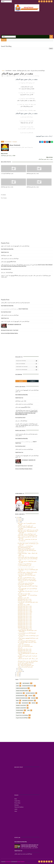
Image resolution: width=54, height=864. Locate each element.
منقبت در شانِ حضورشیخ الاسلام (24, 599)
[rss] (47, 1)
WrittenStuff (19, 712)
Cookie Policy (17, 800)
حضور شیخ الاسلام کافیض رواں (24, 547)
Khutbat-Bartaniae (20, 695)
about (17, 683)
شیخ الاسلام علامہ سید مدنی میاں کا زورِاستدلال (28, 661)
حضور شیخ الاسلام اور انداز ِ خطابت (25, 666)
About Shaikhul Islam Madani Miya (7, 249)
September (20, 671)
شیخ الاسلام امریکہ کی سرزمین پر (25, 573)
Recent (21, 381)
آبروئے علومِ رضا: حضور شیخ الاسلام (25, 525)
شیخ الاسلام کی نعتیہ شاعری (24, 644)
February (20, 520)
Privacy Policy (17, 802)
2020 (18, 672)
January (19, 518)
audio (17, 685)
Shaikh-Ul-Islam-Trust (21, 707)
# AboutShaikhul (8, 141)
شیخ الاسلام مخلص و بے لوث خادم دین (26, 662)
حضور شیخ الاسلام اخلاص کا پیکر (25, 664)
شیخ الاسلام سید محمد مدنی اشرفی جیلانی (10, 258)
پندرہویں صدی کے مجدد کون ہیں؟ (25, 568)
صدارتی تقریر (21, 551)
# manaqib (15, 141)
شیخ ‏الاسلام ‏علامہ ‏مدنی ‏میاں (7, 272)
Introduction (19, 693)
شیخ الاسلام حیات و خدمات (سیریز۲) (38, 70)
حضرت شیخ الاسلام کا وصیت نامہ (7, 173)
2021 (18, 674)
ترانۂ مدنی (20, 647)
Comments (32, 381)
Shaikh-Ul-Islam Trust (21, 705)
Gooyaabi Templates (21, 861)
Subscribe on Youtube (22, 366)
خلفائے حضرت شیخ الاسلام (6, 255)
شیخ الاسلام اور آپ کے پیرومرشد (25, 563)
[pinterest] (51, 1)
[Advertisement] (27, 24)
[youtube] (49, 1)
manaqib (14, 70)
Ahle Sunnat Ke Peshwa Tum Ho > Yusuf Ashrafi (9, 330)
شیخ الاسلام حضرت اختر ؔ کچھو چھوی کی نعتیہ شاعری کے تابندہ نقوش (15, 246)
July (19, 668)
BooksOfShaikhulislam (27, 685)
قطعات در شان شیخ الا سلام (24, 604)
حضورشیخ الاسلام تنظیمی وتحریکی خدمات (27, 640)
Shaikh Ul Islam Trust (5, 252)
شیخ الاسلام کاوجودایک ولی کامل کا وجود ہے (28, 542)
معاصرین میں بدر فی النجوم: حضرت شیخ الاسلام (28, 529)
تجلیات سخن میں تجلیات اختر (24, 593)
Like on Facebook (20, 363)
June (19, 521)
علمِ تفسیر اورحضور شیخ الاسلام (24, 651)
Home (3, 70)
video (28, 710)
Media (17, 700)
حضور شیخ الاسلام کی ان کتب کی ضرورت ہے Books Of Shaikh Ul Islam (14, 309)
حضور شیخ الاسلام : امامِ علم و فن (25, 584)
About (15, 811)
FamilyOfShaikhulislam (21, 688)
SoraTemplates (8, 861)
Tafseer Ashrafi (19, 710)
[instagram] (44, 1)
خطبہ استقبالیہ (21, 555)
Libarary (30, 695)
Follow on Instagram (21, 369)
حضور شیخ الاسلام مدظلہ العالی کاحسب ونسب (28, 557)
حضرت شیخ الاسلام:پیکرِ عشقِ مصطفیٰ (26, 548)
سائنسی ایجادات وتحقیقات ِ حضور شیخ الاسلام (27, 572)
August (19, 669)
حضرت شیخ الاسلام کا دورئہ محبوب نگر (26, 577)
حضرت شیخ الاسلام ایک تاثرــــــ (24, 565)
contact (15, 809)
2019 (18, 517)
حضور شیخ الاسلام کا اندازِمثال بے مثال (26, 665)
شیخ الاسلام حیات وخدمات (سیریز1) (22, 717)
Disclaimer (16, 805)
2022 (18, 675)
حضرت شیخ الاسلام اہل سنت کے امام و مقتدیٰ (27, 535)
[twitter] (39, 1)
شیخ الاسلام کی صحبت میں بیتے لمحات (26, 583)
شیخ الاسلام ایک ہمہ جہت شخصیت (25, 546)
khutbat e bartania (30, 693)
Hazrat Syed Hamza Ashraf (6, 269)
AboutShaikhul (8, 70)
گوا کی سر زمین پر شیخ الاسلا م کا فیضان (26, 579)
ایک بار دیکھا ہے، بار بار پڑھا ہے (26, 566)
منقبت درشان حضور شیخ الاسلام (24, 649)
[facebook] (42, 1)
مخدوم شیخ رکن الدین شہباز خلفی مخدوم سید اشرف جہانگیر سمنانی (15, 302)
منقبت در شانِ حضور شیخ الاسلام (25, 606)
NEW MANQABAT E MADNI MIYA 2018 (14, 324)
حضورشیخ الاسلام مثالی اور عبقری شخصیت (27, 550)
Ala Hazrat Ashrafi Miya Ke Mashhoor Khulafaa (9, 333)
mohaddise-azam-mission (27, 700)
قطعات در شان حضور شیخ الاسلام (25, 611)
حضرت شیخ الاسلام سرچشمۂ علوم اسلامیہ (27, 534)
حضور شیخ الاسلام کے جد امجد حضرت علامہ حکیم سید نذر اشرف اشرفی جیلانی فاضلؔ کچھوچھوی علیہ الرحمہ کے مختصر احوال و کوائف (26, 276)
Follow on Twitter (21, 360)
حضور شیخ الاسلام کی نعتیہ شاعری (25, 646)
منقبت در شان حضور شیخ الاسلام (33, 173)
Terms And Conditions (18, 807)
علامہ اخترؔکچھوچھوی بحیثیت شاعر (8, 261)
